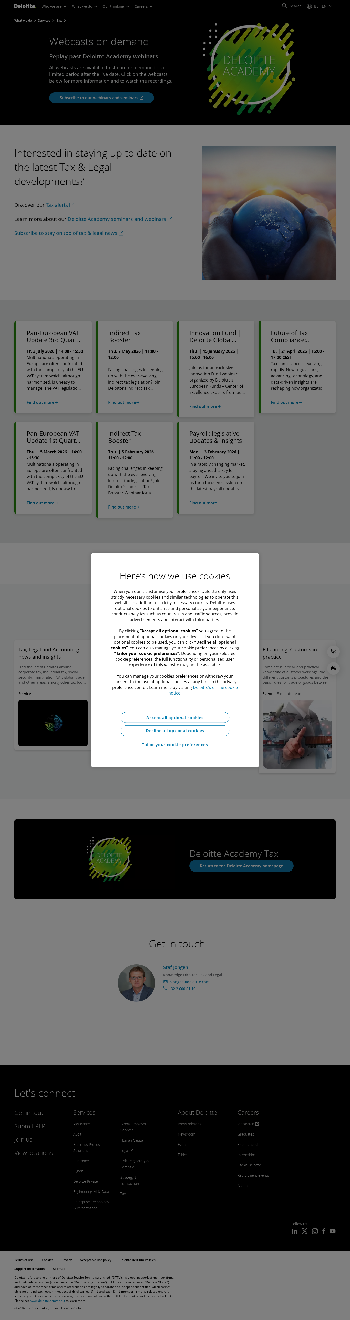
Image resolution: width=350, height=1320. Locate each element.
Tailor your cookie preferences (175, 744)
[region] (175, 660)
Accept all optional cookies (175, 717)
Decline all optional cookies (175, 731)
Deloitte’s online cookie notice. (203, 690)
